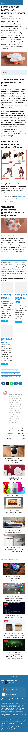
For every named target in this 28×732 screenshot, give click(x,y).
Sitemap (9, 727)
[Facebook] (3, 383)
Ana (10, 392)
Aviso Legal (4, 727)
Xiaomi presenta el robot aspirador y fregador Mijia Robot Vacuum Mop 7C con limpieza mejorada (21, 298)
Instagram (12, 268)
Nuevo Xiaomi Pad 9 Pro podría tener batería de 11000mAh (7, 340)
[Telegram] (20, 383)
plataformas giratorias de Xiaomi (10, 373)
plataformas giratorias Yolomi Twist (11, 376)
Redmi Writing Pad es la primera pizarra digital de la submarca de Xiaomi (11, 433)
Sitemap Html (9, 730)
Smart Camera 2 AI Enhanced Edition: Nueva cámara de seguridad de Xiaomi (22, 433)
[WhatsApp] (12, 383)
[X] (7, 383)
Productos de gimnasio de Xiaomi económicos (15, 199)
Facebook (18, 268)
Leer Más (4, 321)
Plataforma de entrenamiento (9, 370)
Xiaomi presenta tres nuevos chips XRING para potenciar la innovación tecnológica (6, 298)
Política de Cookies (12, 728)
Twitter (24, 268)
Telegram (6, 268)
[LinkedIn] (16, 383)
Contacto (15, 727)
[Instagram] (9, 682)
